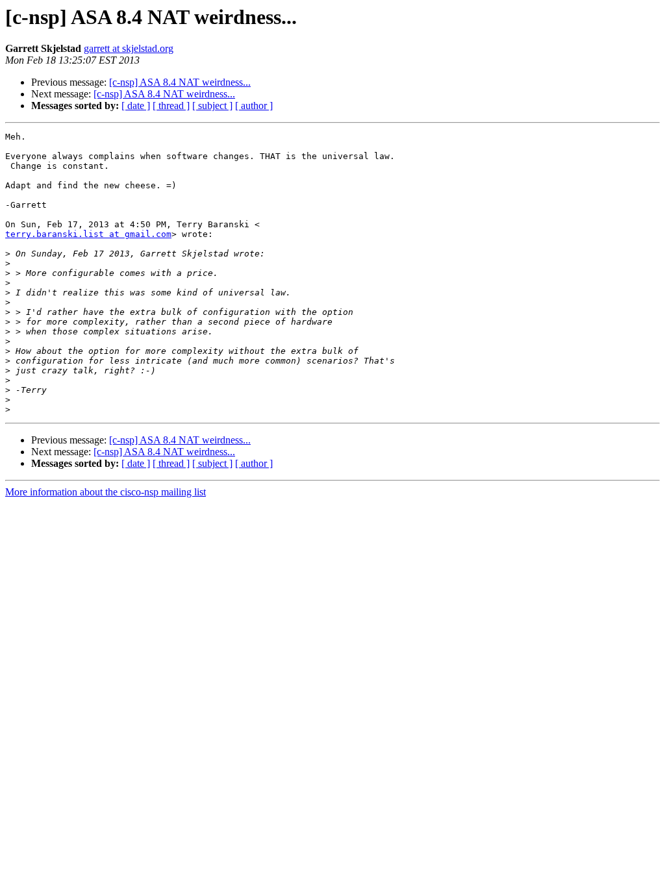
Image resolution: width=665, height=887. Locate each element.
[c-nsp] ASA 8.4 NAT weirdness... (180, 82)
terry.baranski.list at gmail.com (88, 234)
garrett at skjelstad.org (128, 48)
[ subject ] (212, 105)
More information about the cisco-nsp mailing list (105, 491)
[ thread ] (171, 105)
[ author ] (254, 105)
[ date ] (135, 105)
